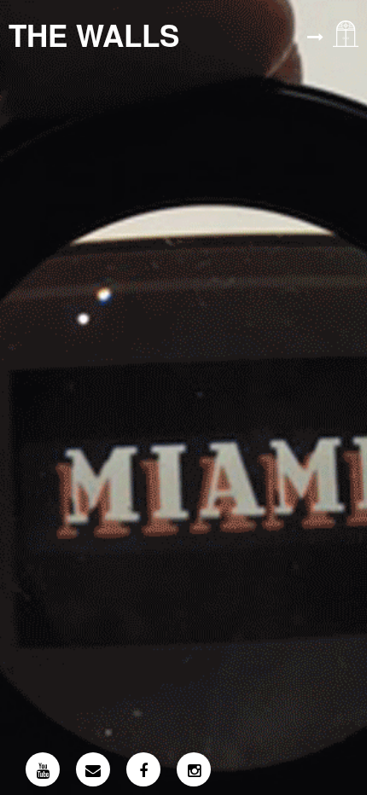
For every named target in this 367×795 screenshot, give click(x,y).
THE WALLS (94, 35)
